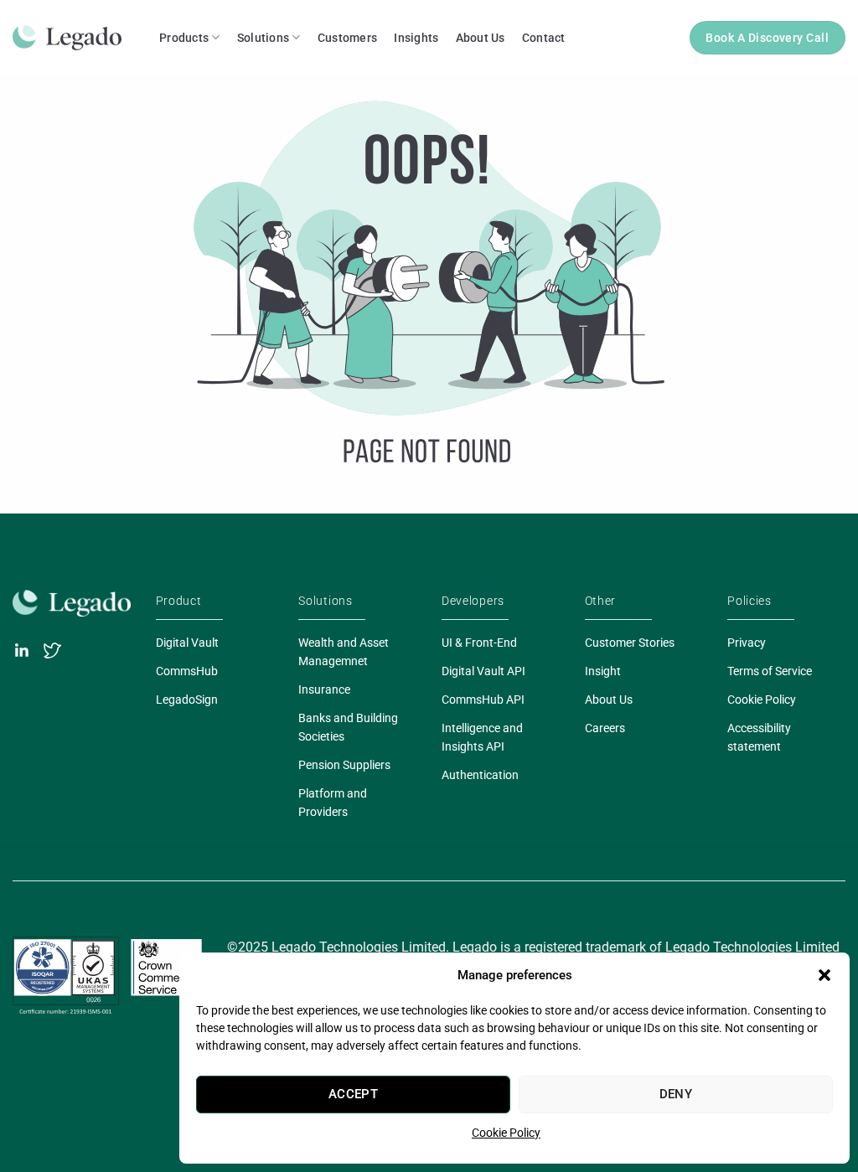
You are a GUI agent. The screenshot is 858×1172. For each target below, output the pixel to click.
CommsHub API (483, 699)
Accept (353, 1094)
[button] (824, 975)
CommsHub (187, 671)
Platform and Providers (332, 802)
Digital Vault (187, 642)
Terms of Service (769, 671)
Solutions (263, 37)
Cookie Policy (506, 1132)
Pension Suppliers (344, 765)
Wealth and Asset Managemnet (343, 652)
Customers (348, 37)
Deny (676, 1094)
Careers (605, 728)
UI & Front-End (479, 642)
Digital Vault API (483, 671)
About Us (480, 37)
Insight (603, 671)
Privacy (746, 642)
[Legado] (73, 37)
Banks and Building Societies (348, 727)
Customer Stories (630, 642)
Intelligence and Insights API (482, 737)
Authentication (480, 775)
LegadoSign (187, 699)
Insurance (324, 689)
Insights (416, 37)
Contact (544, 37)
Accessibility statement (759, 737)
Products (184, 37)
